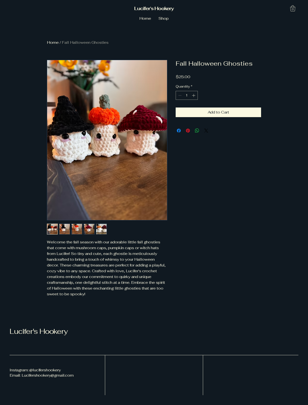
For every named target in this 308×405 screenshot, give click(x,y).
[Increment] (194, 95)
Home (53, 42)
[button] (292, 8)
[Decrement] (179, 95)
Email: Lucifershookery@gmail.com (42, 375)
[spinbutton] (186, 95)
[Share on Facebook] (179, 130)
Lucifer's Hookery (154, 8)
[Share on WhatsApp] (197, 130)
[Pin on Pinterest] (188, 130)
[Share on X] (206, 130)
